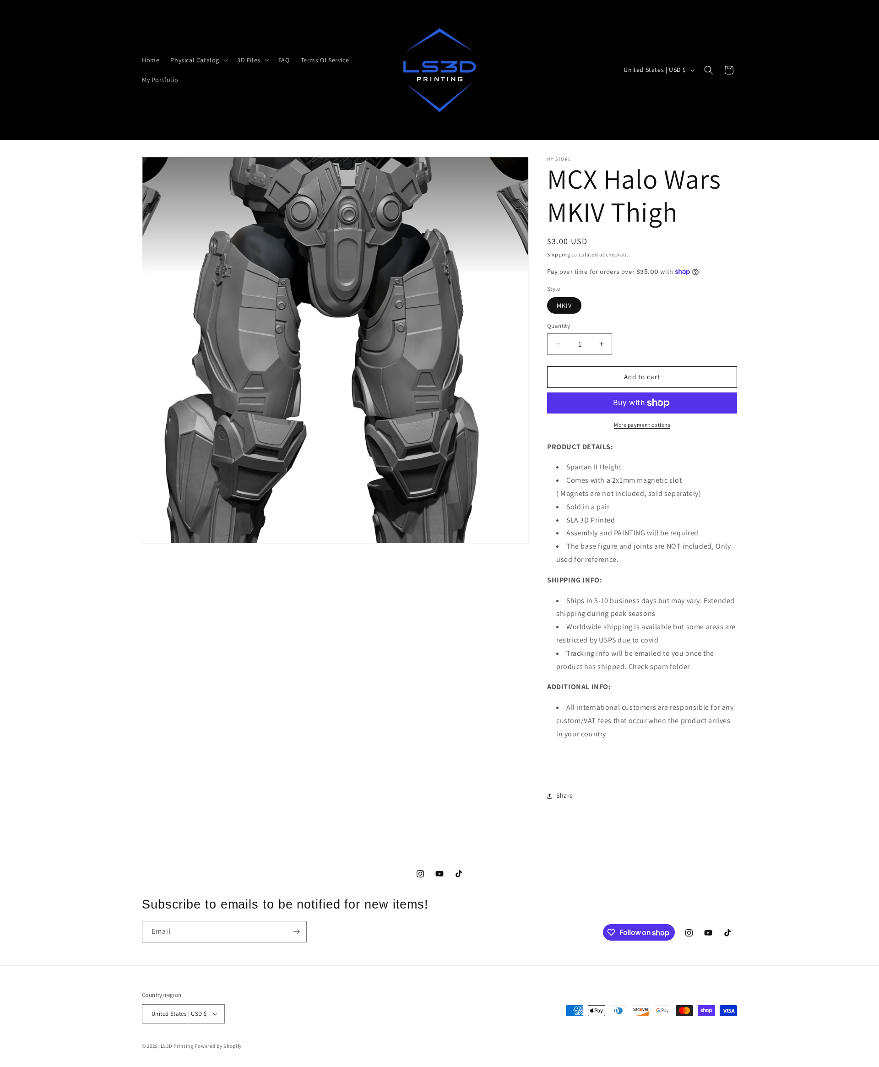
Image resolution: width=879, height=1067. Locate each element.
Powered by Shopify (218, 1046)
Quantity (558, 326)
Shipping (558, 254)
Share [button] (564, 795)
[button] (198, 60)
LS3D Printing (177, 1046)
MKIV (564, 305)
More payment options (642, 424)
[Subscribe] (296, 931)
